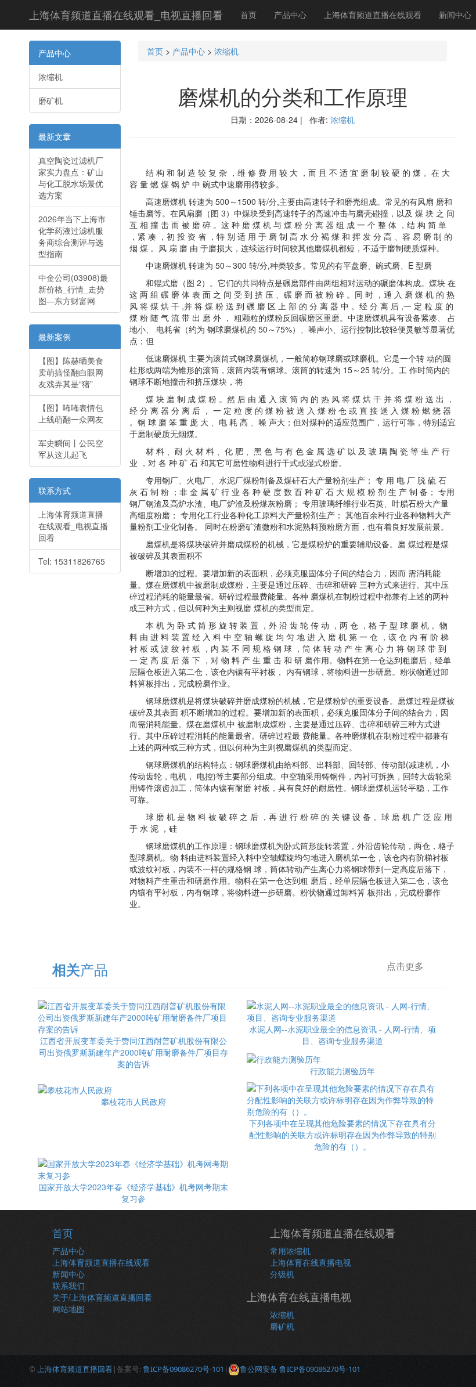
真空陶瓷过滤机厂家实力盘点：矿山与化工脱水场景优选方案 (70, 177)
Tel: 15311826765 (71, 561)
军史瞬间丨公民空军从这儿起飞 (70, 448)
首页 (248, 14)
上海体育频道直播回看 (75, 1369)
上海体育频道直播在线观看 (372, 14)
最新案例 (54, 336)
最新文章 (54, 136)
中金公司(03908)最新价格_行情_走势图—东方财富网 (73, 289)
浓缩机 (50, 76)
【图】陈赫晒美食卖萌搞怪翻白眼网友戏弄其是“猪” (70, 372)
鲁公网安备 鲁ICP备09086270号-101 (300, 1369)
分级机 (282, 1274)
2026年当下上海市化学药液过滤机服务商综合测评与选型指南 (72, 236)
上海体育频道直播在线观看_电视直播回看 (126, 14)
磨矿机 (50, 100)
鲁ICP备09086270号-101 (183, 1369)
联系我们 (68, 1285)
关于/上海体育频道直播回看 (102, 1297)
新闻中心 (68, 1274)
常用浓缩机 (290, 1250)
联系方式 (54, 490)
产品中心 (290, 14)
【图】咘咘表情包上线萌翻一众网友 (70, 413)
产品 (80, 969)
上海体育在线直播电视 (310, 1262)
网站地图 (68, 1308)
